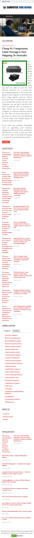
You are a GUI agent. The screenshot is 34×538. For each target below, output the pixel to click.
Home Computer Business (12, 372)
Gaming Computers (10, 366)
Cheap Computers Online (12, 352)
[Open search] (30, 16)
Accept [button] (14, 535)
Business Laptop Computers (13, 346)
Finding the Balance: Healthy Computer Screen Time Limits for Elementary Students (22, 292)
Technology (8, 388)
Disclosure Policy (8, 416)
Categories (7, 331)
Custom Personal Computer (13, 360)
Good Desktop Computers (12, 369)
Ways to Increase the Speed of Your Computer (15, 496)
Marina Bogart (16, 58)
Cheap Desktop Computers (13, 355)
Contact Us (6, 414)
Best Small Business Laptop (13, 341)
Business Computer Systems (13, 343)
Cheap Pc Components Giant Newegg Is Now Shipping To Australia (15, 52)
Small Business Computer (12, 383)
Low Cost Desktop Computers (14, 374)
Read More (5, 142)
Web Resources (9, 402)
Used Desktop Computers (12, 399)
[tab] (7, 330)
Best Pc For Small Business (12, 338)
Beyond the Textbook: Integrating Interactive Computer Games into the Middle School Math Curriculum (21, 192)
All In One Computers (11, 335)
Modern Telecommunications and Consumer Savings (17, 511)
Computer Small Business (12, 358)
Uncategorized (9, 396)
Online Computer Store (12, 377)
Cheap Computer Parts (8, 45)
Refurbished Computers (12, 380)
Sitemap (5, 419)
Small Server (9, 386)
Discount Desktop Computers (13, 363)
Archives (16, 331)
